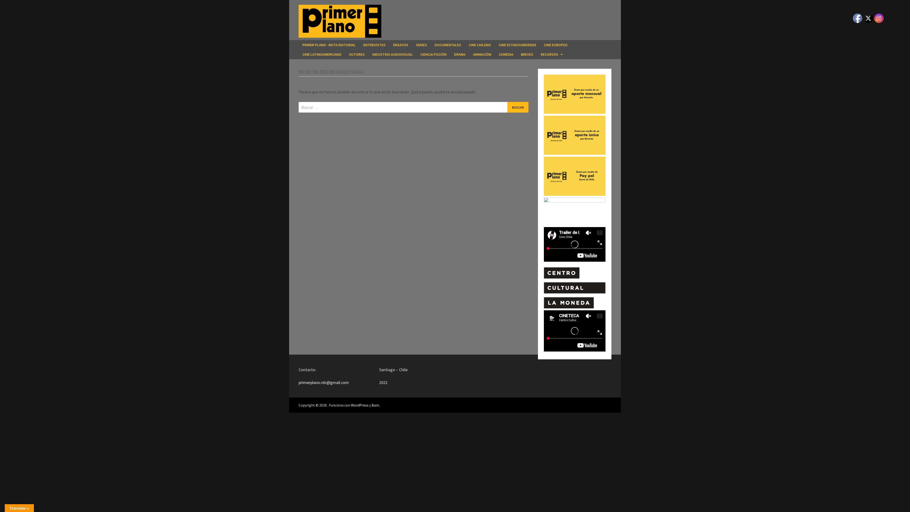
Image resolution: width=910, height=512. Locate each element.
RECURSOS (549, 54)
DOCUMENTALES (448, 44)
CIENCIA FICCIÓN (433, 54)
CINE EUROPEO (556, 44)
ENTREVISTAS (374, 44)
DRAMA (459, 54)
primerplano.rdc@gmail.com (324, 382)
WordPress (360, 405)
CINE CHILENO (480, 44)
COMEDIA (506, 54)
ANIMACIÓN (482, 54)
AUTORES (357, 54)
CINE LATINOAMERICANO (321, 54)
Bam (375, 405)
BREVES (527, 54)
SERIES (421, 44)
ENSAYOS (400, 44)
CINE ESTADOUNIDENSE (517, 44)
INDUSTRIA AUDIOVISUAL (392, 54)
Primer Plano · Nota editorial (329, 44)
